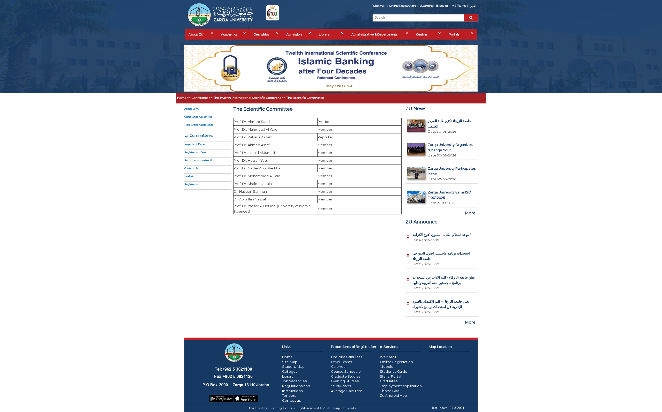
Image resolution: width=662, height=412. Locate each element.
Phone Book (391, 391)
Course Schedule (346, 371)
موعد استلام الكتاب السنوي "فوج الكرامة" (441, 235)
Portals (454, 34)
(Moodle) (434, 6)
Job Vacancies (294, 381)
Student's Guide (393, 371)
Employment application (401, 386)
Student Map (293, 366)
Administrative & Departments (374, 34)
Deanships (261, 34)
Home (182, 98)
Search (471, 17)
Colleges (289, 371)
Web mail (379, 6)
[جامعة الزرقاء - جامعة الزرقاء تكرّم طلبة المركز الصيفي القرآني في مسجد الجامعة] (416, 130)
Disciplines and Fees (346, 357)
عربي (473, 6)
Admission (294, 34)
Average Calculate (346, 391)
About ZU (196, 34)
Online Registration (403, 6)
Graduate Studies (345, 376)
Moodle (386, 366)
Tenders (289, 395)
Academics (229, 34)
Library (324, 34)
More (470, 213)
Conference (200, 98)
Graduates (388, 381)
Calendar (339, 366)
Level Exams (341, 362)
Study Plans (341, 386)
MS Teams (459, 6)
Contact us (291, 400)
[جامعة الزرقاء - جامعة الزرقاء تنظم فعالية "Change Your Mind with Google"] (416, 154)
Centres (421, 34)
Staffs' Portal (390, 376)
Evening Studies (345, 381)
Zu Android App (393, 395)
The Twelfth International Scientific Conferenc (247, 98)
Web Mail (388, 357)
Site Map (289, 362)
